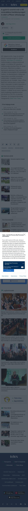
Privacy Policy (22, 276)
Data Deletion (5, 276)
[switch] (22, 267)
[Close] (24, 235)
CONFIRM (8, 270)
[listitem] (13, 264)
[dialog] (14, 255)
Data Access (14, 276)
